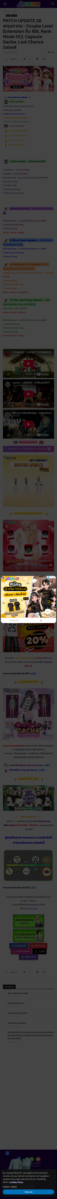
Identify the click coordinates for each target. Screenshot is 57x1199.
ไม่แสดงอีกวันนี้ (14, 620)
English (14, 1186)
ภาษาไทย (6, 1186)
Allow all (28, 1192)
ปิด (41, 620)
